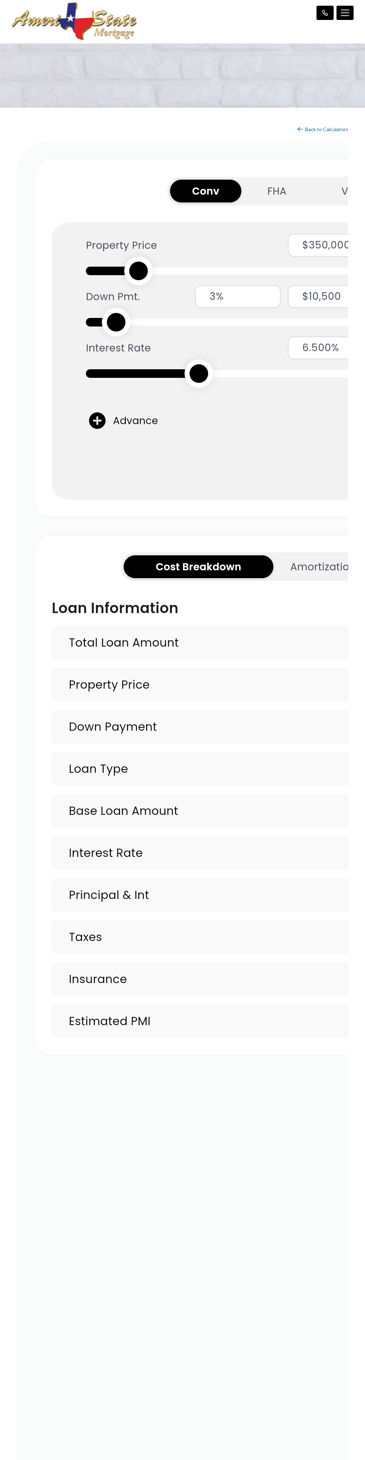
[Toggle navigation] (345, 13)
